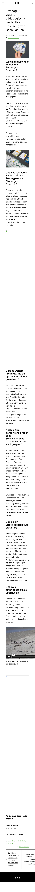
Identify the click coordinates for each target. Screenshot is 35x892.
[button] (3, 2)
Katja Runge (11, 35)
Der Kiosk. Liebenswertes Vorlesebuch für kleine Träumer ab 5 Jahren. (13, 859)
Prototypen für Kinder (13, 38)
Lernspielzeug (12, 841)
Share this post (24, 847)
